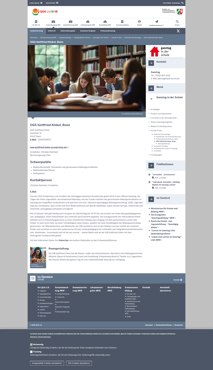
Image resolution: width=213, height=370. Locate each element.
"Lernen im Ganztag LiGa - (163, 232)
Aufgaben (42, 291)
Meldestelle (178, 325)
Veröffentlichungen (46, 303)
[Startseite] (45, 11)
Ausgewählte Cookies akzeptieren (47, 363)
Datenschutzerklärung (164, 325)
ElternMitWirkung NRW (132, 312)
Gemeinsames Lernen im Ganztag (165, 149)
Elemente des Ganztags (162, 134)
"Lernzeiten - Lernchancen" (163, 174)
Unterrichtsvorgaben (67, 31)
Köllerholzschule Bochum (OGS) (167, 139)
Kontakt (146, 287)
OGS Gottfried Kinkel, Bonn (166, 141)
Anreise (42, 300)
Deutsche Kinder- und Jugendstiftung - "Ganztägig (164, 224)
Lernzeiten (157, 151)
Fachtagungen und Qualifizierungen (132, 298)
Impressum (149, 325)
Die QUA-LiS (43, 287)
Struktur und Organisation (161, 114)
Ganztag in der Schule (169, 97)
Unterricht (51, 31)
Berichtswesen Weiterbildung (131, 307)
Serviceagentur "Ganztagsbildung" (162, 216)
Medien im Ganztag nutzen (161, 126)
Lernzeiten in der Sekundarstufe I (164, 118)
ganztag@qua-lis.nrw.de (168, 78)
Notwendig (38, 344)
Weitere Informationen (40, 337)
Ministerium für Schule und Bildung (164, 210)
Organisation (44, 307)
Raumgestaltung (164, 144)
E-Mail (33, 139)
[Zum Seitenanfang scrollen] (208, 365)
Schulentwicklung (36, 31)
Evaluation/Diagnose (87, 31)
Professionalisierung (107, 31)
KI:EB (129, 317)
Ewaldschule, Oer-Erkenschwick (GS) (168, 137)
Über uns (42, 316)
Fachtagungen (156, 155)
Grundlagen (155, 109)
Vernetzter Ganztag (161, 146)
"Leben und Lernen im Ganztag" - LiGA (167, 238)
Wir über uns (131, 294)
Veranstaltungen (45, 297)
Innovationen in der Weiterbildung (132, 302)
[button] (173, 3)
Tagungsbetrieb (45, 294)
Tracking (37, 351)
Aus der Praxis (156, 130)
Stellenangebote (45, 313)
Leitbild (42, 310)
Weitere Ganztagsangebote (161, 122)
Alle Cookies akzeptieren (79, 363)
